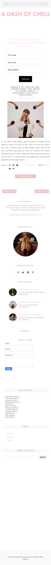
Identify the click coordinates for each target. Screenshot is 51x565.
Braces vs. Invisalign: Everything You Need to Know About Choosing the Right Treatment (25, 91)
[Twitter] (23, 272)
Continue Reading (25, 176)
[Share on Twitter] (17, 165)
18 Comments (30, 165)
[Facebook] (18, 272)
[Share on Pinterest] (13, 165)
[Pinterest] (33, 272)
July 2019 (8, 404)
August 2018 (10, 411)
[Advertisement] (25, 516)
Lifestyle (47, 165)
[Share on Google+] (13, 168)
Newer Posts (9, 191)
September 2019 (11, 402)
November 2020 (11, 396)
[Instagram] (28, 272)
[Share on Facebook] (9, 165)
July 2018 (8, 413)
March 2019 (9, 406)
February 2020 (10, 398)
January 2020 (10, 400)
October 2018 (10, 410)
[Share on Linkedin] (9, 168)
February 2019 (10, 408)
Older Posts (41, 191)
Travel (9, 440)
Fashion (10, 433)
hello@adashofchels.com (31, 215)
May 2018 (8, 417)
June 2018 (9, 415)
